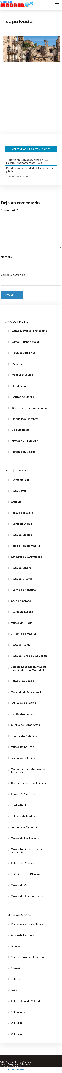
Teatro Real (18, 805)
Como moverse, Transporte (29, 331)
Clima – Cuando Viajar (25, 342)
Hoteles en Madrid (23, 452)
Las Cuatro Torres (22, 714)
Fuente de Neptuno (23, 589)
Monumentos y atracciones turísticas (28, 770)
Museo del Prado (21, 623)
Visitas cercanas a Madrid (27, 924)
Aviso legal (13, 1064)
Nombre (6, 256)
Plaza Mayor (18, 490)
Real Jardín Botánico (24, 736)
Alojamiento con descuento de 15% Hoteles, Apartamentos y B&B (27, 161)
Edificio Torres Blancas (25, 874)
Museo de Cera (20, 885)
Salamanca (18, 1012)
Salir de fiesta (20, 430)
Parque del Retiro (22, 512)
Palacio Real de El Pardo (26, 1001)
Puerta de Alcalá (21, 523)
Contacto (16, 1066)
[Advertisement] (31, 102)
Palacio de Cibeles (22, 863)
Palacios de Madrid (23, 816)
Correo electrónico (13, 274)
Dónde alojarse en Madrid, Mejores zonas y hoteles (30, 170)
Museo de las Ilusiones (25, 838)
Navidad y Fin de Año (25, 441)
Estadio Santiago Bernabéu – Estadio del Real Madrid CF (29, 668)
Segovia (16, 968)
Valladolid (17, 1023)
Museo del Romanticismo (27, 896)
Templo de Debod (22, 681)
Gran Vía (16, 501)
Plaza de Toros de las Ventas (29, 656)
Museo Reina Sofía (22, 747)
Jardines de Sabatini (24, 827)
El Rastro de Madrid (23, 634)
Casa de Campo (21, 601)
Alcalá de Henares (22, 935)
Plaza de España (21, 567)
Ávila (14, 990)
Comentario (9, 210)
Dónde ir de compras (25, 419)
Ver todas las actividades (31, 149)
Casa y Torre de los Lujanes (28, 783)
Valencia (16, 1034)
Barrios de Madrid (23, 397)
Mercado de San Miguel (26, 692)
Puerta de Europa (22, 611)
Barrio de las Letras (23, 703)
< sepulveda (16, 1069)
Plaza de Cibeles (21, 535)
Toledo (15, 979)
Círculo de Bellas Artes (25, 725)
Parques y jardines (23, 353)
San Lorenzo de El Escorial (27, 957)
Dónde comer (20, 386)
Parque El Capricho (23, 794)
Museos (17, 364)
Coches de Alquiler (17, 176)
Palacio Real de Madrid (25, 545)
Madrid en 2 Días (22, 375)
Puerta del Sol (20, 479)
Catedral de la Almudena (26, 557)
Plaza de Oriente (21, 579)
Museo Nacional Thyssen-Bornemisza (27, 851)
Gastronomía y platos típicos (30, 408)
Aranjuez (16, 946)
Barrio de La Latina (23, 758)
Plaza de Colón (20, 645)
